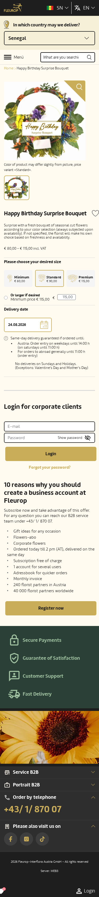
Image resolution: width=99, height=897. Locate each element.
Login (50, 454)
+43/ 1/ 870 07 (33, 809)
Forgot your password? (49, 467)
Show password (70, 437)
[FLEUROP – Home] (13, 8)
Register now (51, 608)
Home (8, 68)
